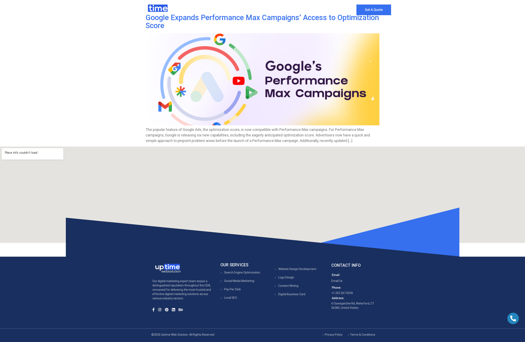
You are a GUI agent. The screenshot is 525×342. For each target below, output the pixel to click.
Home (238, 9)
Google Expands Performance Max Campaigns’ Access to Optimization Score (262, 21)
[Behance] (182, 309)
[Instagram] (161, 309)
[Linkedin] (175, 309)
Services (283, 9)
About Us (259, 9)
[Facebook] (154, 309)
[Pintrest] (168, 309)
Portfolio (310, 9)
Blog (330, 9)
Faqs (347, 9)
